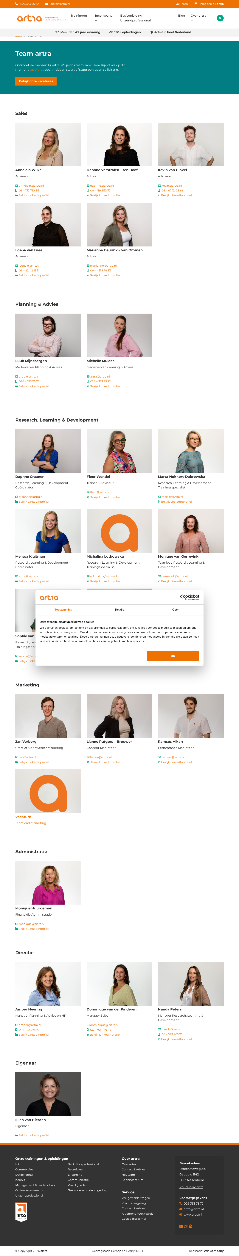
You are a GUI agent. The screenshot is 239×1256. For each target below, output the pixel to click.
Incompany (103, 15)
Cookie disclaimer (134, 1218)
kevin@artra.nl (172, 185)
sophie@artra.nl (30, 656)
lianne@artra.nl (101, 757)
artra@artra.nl (60, 4)
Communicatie (78, 1180)
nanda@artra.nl (172, 1029)
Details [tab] (119, 609)
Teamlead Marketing (30, 823)
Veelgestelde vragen (136, 1198)
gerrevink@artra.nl (175, 576)
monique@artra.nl (31, 924)
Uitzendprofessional (29, 1195)
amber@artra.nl (30, 1025)
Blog (181, 15)
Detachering (24, 1174)
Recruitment (77, 1169)
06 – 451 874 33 (100, 270)
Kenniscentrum (132, 1180)
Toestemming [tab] (63, 609)
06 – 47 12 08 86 (173, 190)
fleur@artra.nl (99, 492)
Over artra (198, 15)
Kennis (20, 1180)
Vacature (23, 817)
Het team (128, 1174)
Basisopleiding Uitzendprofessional (135, 18)
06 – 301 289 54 (100, 1030)
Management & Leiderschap (35, 1185)
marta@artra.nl (172, 497)
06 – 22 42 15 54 (29, 270)
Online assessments (29, 1190)
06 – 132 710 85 (29, 190)
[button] (220, 18)
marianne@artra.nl (103, 265)
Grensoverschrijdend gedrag (87, 1190)
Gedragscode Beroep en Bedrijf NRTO (118, 1250)
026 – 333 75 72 (29, 381)
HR (17, 1164)
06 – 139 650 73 (100, 190)
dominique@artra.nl (104, 1025)
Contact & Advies (133, 1169)
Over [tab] (175, 609)
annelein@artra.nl (31, 185)
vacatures (37, 69)
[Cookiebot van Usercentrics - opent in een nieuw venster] (183, 597)
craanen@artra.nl (31, 497)
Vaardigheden (77, 1185)
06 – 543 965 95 (172, 1034)
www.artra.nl (193, 1214)
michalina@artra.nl (103, 576)
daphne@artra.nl (102, 185)
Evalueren (181, 4)
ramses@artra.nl (173, 757)
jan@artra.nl (27, 757)
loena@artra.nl (29, 265)
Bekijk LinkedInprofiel (33, 195)
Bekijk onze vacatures (36, 81)
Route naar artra (191, 1187)
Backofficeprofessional (83, 1164)
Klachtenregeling (134, 1203)
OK (173, 656)
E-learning (75, 1174)
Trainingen (79, 15)
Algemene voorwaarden (138, 1213)
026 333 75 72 (29, 4)
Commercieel (24, 1169)
